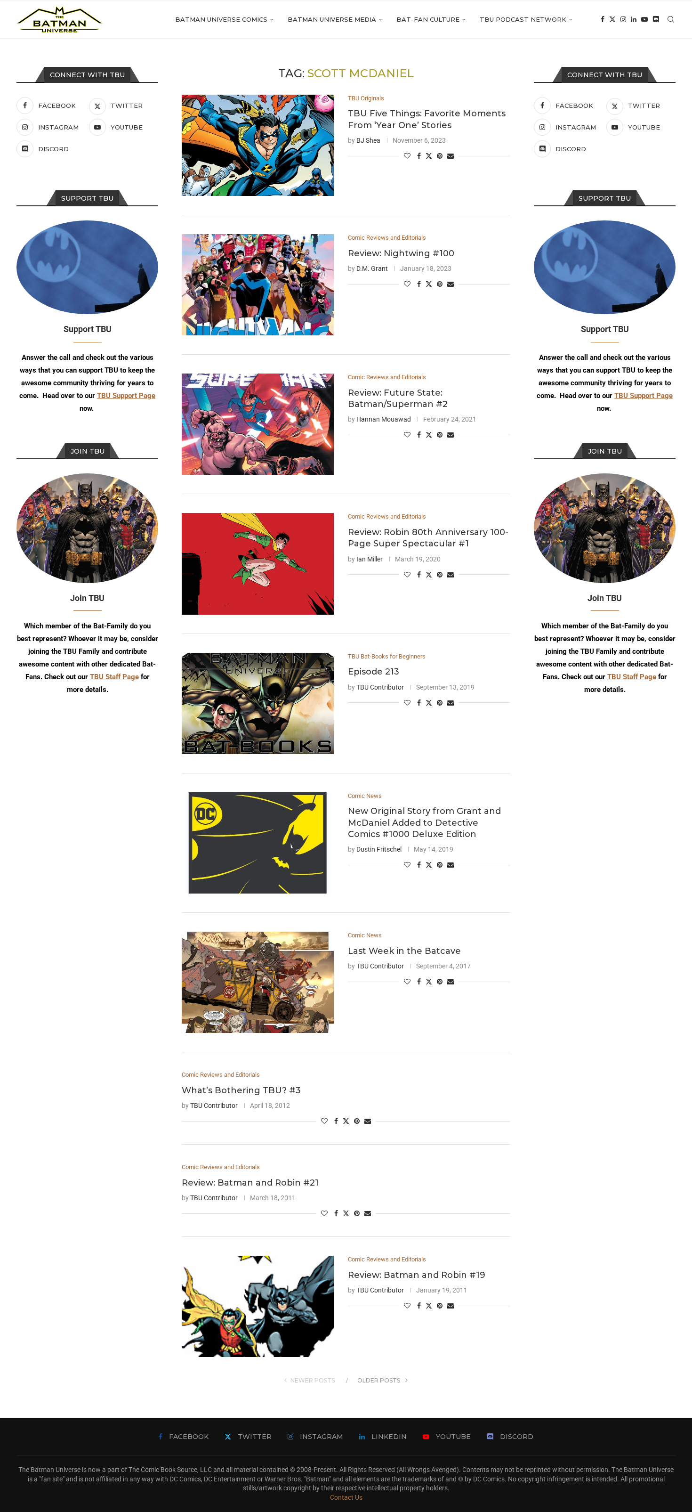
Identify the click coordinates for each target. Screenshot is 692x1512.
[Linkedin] (633, 19)
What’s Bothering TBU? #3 (241, 1090)
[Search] (671, 19)
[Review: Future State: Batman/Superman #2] (258, 424)
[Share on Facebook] (419, 156)
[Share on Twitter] (429, 156)
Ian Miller (369, 559)
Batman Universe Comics (221, 19)
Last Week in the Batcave (404, 951)
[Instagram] (623, 19)
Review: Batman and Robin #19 (416, 1275)
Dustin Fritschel (379, 849)
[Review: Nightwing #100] (258, 284)
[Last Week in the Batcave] (258, 982)
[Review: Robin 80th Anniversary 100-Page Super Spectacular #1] (258, 563)
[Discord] (655, 19)
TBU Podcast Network (523, 19)
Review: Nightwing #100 (401, 253)
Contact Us (346, 1497)
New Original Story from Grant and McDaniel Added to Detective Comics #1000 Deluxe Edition (424, 822)
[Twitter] (612, 19)
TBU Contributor (380, 687)
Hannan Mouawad (383, 419)
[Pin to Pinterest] (440, 156)
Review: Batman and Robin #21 (250, 1183)
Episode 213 (373, 672)
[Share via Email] (450, 156)
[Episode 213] (258, 703)
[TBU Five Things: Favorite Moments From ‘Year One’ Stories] (258, 145)
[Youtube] (644, 19)
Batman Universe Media (332, 19)
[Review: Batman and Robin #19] (258, 1306)
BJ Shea (368, 140)
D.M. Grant (372, 268)
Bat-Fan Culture (427, 19)
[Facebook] (602, 19)
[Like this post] (407, 156)
